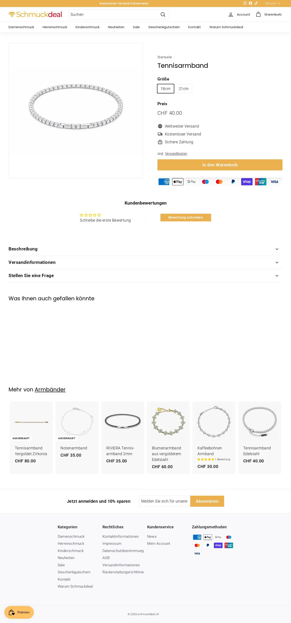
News (152, 536)
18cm (166, 88)
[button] (206, 459)
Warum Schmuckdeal (226, 27)
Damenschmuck (21, 27)
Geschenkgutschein (164, 27)
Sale (136, 27)
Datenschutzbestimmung (123, 551)
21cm (184, 88)
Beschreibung (23, 248)
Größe (163, 79)
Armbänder (50, 389)
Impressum (112, 543)
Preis (162, 103)
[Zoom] (76, 110)
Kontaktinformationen (120, 536)
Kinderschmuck (87, 27)
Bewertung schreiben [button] (186, 217)
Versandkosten (176, 153)
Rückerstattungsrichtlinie (123, 572)
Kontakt (194, 27)
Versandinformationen (32, 262)
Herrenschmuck (55, 27)
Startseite (164, 57)
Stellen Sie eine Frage (31, 275)
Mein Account (158, 543)
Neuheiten (116, 27)
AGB (106, 558)
